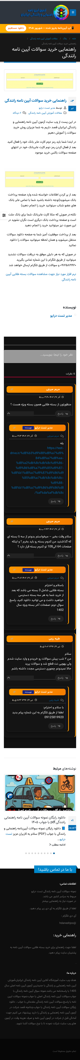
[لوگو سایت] (44, 12)
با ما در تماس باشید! (55, 870)
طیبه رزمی (54, 700)
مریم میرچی (53, 436)
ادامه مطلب (58, 845)
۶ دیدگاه (17, 113)
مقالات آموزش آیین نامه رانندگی (45, 113)
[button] (73, 12)
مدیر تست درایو (47, 108)
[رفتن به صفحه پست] (40, 793)
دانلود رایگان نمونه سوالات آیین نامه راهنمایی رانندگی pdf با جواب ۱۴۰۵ (34, 820)
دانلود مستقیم (16, 28)
